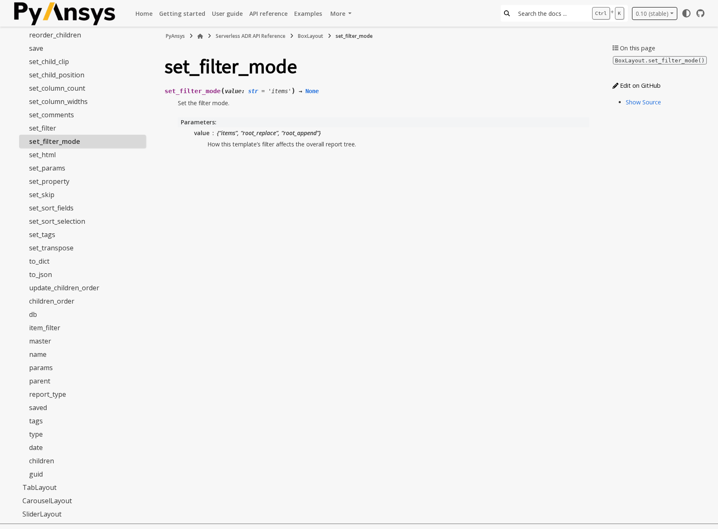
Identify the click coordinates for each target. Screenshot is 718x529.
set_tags (42, 234)
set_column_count (57, 88)
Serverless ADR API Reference (250, 36)
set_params (47, 168)
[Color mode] (686, 13)
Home (143, 13)
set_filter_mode (54, 141)
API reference (268, 13)
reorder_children (55, 35)
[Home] (200, 36)
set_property (49, 181)
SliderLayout (41, 514)
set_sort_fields (51, 208)
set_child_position (56, 74)
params (41, 367)
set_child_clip (49, 61)
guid (36, 474)
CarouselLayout (47, 500)
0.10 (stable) (652, 13)
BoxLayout (310, 36)
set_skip (41, 194)
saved (38, 407)
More (338, 13)
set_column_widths (58, 101)
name (38, 354)
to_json (40, 274)
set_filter (42, 128)
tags (36, 420)
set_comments (51, 114)
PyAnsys (175, 36)
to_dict (39, 261)
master (40, 341)
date (36, 447)
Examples (308, 13)
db (33, 314)
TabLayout (39, 487)
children (41, 460)
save (36, 48)
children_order (51, 301)
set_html (42, 154)
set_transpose (51, 247)
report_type (47, 394)
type (36, 434)
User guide (227, 13)
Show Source (643, 102)
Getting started (182, 13)
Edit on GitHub (639, 85)
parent (39, 381)
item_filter (44, 327)
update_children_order (64, 287)
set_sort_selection (57, 221)
